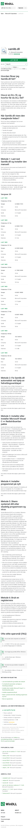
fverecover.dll (6, 793)
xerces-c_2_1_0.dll (8, 789)
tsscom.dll (5, 783)
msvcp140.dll (6, 760)
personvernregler (5, 70)
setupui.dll (5, 780)
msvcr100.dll (6, 763)
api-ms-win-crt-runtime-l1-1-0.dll (11, 751)
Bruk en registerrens (7, 699)
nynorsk (21, 8)
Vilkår (2, 821)
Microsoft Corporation (11, 13)
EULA (24, 68)
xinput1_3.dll (6, 767)
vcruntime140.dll (7, 765)
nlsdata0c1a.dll (6, 778)
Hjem (2, 13)
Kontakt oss (18, 812)
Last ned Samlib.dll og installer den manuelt (13, 681)
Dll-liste (3, 812)
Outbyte (15, 67)
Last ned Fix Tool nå (9, 710)
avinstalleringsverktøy (6, 68)
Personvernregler (5, 819)
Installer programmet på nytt (9, 692)
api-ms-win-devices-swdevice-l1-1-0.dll (13, 785)
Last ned (4, 198)
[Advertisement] (14, 32)
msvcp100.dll (6, 758)
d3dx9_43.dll (6, 755)
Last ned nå (14, 60)
